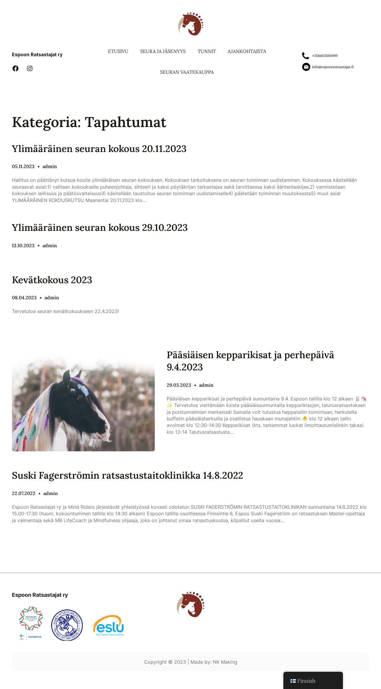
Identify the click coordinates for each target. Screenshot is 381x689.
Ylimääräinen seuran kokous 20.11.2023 (99, 149)
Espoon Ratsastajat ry (37, 54)
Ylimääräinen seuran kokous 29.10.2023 (100, 227)
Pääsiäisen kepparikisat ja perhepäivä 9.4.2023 (250, 361)
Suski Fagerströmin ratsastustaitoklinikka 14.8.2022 (127, 475)
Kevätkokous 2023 (52, 280)
